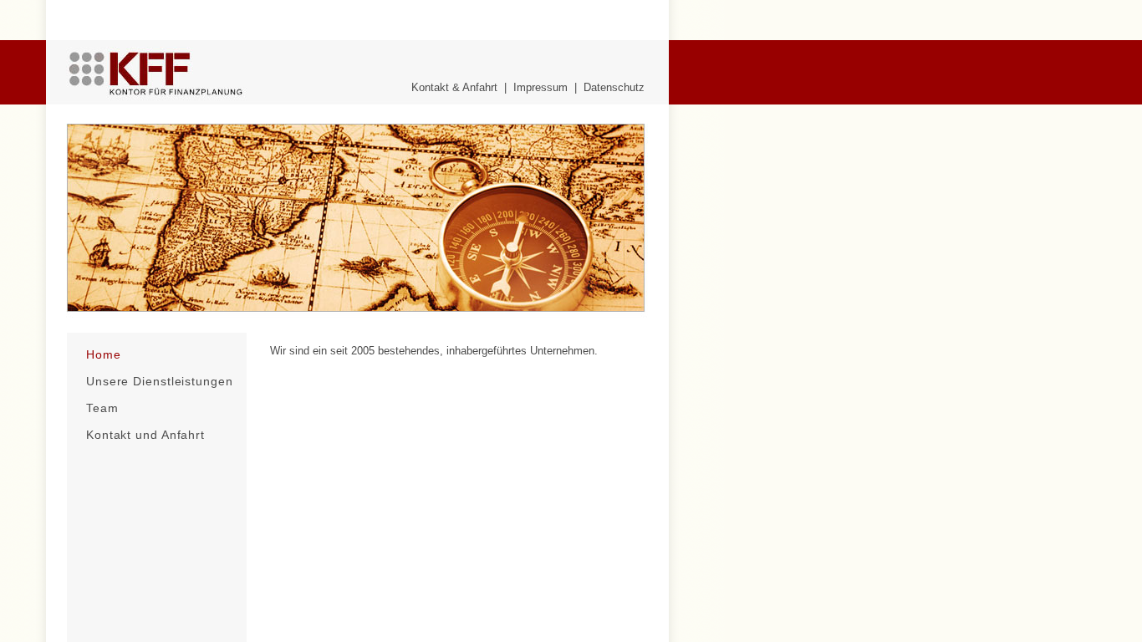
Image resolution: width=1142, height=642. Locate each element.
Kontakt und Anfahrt (145, 434)
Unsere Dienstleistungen (159, 381)
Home (103, 354)
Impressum (540, 87)
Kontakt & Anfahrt (454, 87)
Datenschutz (614, 87)
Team (102, 408)
